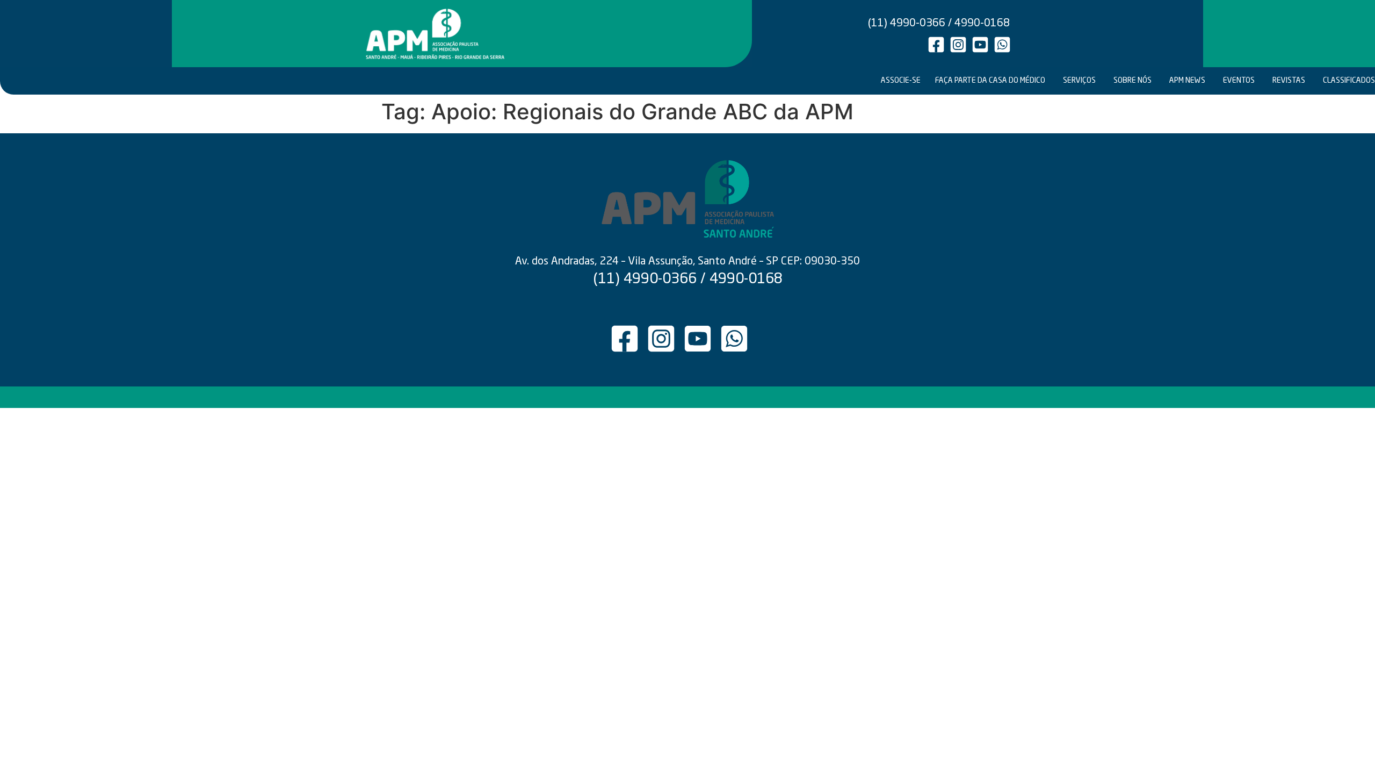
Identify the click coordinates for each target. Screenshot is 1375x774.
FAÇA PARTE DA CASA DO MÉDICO (990, 80)
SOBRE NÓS (1132, 80)
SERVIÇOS (1079, 80)
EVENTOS (1239, 80)
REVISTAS (1288, 80)
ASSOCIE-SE (901, 80)
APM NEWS (1187, 80)
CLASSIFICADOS (1348, 80)
